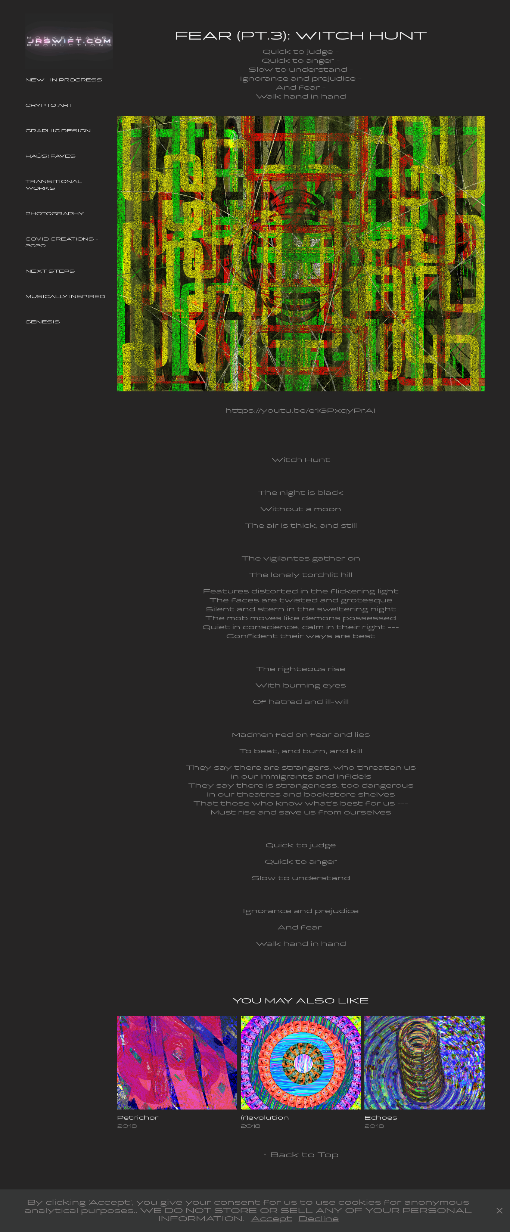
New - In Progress (63, 80)
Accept (271, 1218)
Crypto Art (49, 105)
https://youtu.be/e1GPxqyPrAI (301, 411)
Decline (319, 1218)
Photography (54, 213)
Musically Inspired (65, 296)
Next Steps (50, 271)
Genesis (42, 322)
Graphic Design (58, 130)
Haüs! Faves (50, 156)
